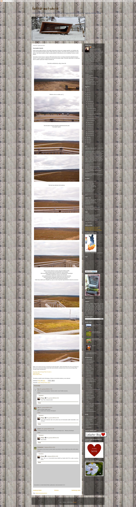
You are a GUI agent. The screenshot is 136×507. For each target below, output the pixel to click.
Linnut (88, 311)
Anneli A (39, 428)
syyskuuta (90, 106)
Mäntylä (87, 383)
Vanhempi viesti (75, 490)
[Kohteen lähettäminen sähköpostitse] (48, 380)
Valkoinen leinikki (89, 406)
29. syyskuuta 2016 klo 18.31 (46, 407)
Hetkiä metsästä (45, 9)
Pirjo (38, 389)
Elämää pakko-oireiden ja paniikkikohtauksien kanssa (91, 353)
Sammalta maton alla (90, 397)
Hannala (87, 364)
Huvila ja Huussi (89, 421)
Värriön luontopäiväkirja (91, 411)
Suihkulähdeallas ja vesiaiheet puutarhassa (96, 332)
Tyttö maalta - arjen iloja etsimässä (93, 403)
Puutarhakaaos (89, 390)
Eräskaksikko (40, 447)
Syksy (49, 382)
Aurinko (92, 307)
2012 (87, 142)
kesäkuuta (90, 126)
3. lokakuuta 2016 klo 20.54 (49, 447)
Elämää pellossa (89, 362)
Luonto (99, 305)
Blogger (74, 502)
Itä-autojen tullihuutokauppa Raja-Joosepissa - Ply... (94, 114)
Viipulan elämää (89, 409)
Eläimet (94, 311)
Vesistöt (99, 307)
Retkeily (42, 382)
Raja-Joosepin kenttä (37, 374)
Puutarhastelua (89, 392)
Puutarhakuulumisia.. (91, 118)
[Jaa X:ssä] (51, 380)
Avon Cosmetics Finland (91, 417)
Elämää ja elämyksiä (90, 361)
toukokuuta (90, 127)
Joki (86, 310)
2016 (87, 99)
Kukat (92, 305)
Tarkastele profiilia (88, 71)
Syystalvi (94, 345)
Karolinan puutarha (90, 368)
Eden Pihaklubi (89, 419)
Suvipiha (88, 401)
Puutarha (92, 306)
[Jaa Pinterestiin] (54, 380)
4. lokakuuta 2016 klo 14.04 (52, 456)
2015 (87, 137)
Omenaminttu (89, 384)
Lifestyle (99, 309)
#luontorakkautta (93, 310)
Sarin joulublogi (89, 398)
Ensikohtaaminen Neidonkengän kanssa (96, 339)
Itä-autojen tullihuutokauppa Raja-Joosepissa (42, 371)
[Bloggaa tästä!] (50, 380)
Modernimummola (89, 378)
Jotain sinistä (89, 367)
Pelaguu (42, 398)
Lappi (39, 382)
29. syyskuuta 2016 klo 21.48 (48, 428)
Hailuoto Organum (91, 120)
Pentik (87, 425)
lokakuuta (90, 105)
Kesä (86, 305)
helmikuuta (90, 133)
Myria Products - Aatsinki (91, 379)
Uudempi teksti (37, 490)
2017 (87, 98)
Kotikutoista (88, 370)
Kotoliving (88, 422)
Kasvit (86, 309)
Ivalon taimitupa (36, 373)
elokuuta (89, 122)
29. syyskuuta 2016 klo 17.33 (46, 389)
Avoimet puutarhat (90, 416)
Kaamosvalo (100, 311)
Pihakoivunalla (89, 387)
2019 (87, 94)
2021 (87, 90)
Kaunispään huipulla (91, 108)
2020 (87, 92)
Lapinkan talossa (89, 373)
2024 (87, 89)
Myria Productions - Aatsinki (92, 424)
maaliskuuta (90, 131)
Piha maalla (88, 386)
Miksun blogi (88, 376)
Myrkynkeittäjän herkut (90, 381)
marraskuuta (90, 103)
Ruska (45, 382)
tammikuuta (90, 135)
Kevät (86, 307)
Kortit (96, 312)
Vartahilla (88, 408)
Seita (87, 400)
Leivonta (101, 310)
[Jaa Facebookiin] (52, 380)
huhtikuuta (90, 129)
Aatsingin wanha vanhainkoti (93, 116)
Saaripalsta (88, 394)
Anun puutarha (89, 359)
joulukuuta (90, 101)
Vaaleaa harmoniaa (90, 405)
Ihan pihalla (88, 365)
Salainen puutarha (90, 395)
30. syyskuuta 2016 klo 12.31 (53, 398)
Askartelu (90, 312)
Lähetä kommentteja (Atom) (41, 493)
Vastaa (38, 392)
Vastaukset (41, 395)
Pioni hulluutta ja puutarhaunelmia (93, 389)
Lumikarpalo (88, 375)
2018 (87, 96)
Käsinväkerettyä (89, 372)
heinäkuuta (90, 124)
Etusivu (56, 490)
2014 (87, 139)
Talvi (86, 306)
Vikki (38, 407)
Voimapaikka (88, 427)
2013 (87, 141)
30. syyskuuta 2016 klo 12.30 (53, 417)
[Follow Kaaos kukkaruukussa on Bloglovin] (91, 272)
